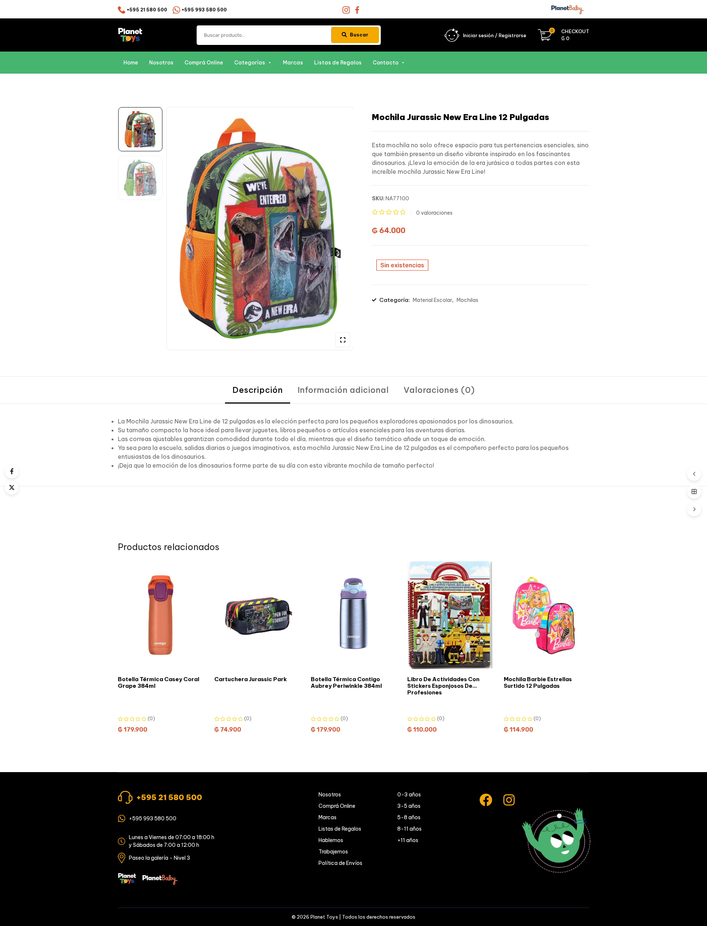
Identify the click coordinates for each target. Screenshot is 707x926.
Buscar (359, 35)
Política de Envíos (340, 863)
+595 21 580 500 (147, 10)
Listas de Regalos (338, 62)
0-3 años (409, 794)
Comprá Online (203, 62)
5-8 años (409, 817)
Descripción (257, 390)
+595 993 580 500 (204, 10)
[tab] (257, 390)
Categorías (249, 62)
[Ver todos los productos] (694, 492)
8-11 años (409, 828)
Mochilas (467, 300)
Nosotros (161, 62)
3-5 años (409, 806)
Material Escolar (432, 300)
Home (130, 62)
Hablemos (331, 840)
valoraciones (434, 213)
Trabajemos (333, 851)
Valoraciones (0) (439, 390)
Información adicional (343, 390)
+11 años (407, 840)
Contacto (385, 62)
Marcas (293, 62)
